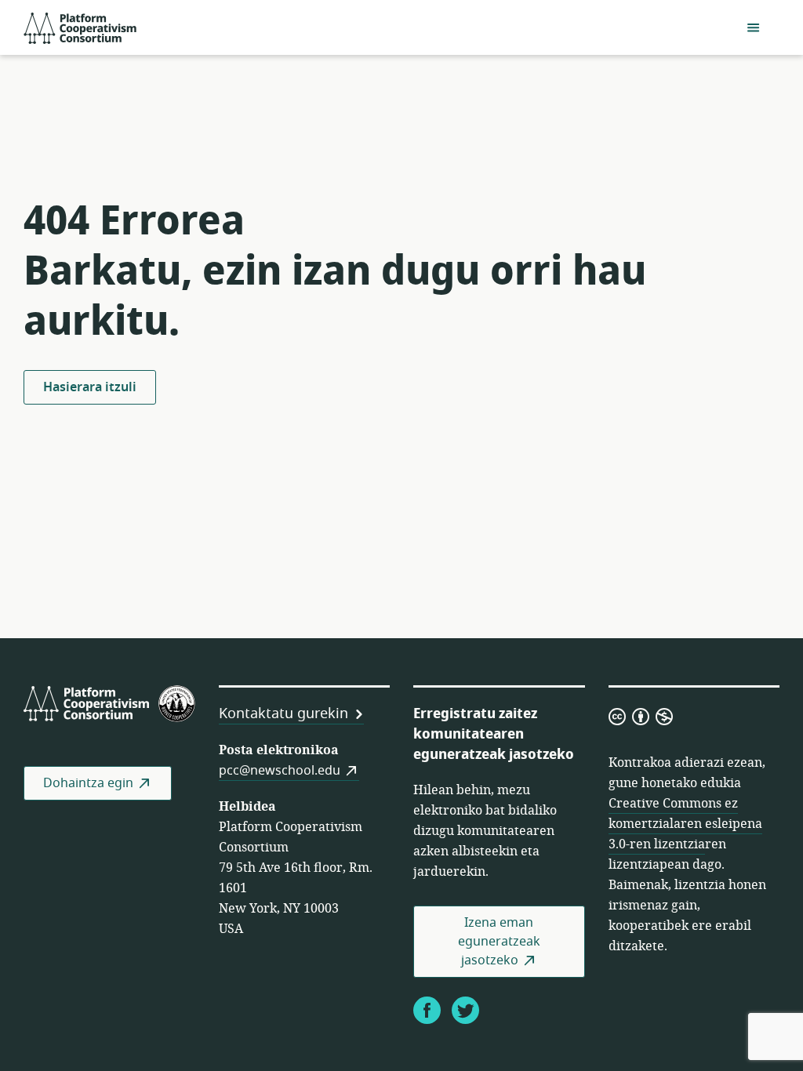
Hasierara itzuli (89, 387)
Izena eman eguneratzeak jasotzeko (499, 941)
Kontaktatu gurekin (283, 713)
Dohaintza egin (88, 783)
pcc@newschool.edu (279, 770)
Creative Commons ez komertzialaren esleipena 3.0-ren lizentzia (685, 824)
